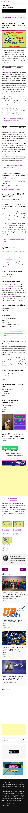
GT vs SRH (8, 181)
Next (22, 569)
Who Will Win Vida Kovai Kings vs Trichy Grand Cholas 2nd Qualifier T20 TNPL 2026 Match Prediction (13, 678)
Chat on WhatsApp (11, 448)
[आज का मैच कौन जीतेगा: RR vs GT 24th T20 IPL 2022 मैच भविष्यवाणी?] (7, 540)
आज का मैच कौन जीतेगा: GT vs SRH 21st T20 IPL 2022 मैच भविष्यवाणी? (6, 529)
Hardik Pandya (9, 259)
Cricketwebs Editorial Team (10, 598)
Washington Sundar (15, 294)
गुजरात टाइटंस (9, 72)
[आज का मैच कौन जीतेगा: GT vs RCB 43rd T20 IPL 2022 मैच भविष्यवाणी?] (18, 524)
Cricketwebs (6, 6)
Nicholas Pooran (6, 288)
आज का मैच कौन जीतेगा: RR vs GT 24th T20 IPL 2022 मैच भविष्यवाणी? (6, 545)
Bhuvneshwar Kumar (7, 296)
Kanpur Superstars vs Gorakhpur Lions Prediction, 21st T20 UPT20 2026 (13, 621)
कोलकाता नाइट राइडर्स (6, 108)
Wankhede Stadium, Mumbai (12, 189)
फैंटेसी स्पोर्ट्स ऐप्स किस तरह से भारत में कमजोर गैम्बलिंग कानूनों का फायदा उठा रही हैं (13, 333)
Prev (6, 569)
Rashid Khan (5, 266)
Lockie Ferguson (18, 261)
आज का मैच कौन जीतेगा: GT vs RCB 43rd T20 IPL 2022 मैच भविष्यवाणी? (18, 529)
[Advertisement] (14, 481)
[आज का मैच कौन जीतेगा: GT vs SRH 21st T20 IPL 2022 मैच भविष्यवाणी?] (7, 524)
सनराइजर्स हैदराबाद (13, 132)
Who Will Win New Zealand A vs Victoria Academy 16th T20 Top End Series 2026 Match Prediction (14, 594)
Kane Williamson (14, 284)
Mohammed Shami (6, 263)
